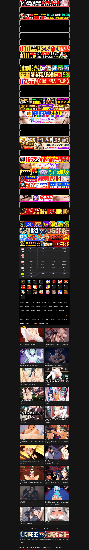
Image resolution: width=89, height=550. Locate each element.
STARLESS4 (23, 422)
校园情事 (42, 273)
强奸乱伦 (42, 248)
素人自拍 (64, 251)
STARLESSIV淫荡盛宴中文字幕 (27, 384)
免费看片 (47, 319)
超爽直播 (56, 306)
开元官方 (22, 319)
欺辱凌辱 (31, 258)
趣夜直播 (44, 310)
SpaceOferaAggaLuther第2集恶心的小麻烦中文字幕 (56, 483)
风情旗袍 (31, 264)
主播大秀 (22, 310)
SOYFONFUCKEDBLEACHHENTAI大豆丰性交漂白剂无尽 (31, 462)
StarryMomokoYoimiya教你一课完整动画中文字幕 (56, 345)
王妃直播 (28, 310)
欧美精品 (53, 248)
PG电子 (49, 302)
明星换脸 (42, 264)
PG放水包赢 (44, 306)
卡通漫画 (31, 267)
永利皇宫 (34, 315)
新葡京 (21, 306)
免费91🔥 (22, 323)
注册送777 (60, 302)
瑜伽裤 (53, 264)
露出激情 (42, 267)
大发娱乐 (22, 315)
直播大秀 (58, 319)
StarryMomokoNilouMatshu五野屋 (54, 365)
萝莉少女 (64, 248)
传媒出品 (31, 270)
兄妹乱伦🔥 (35, 323)
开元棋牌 (32, 302)
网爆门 (64, 267)
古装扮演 (31, 261)
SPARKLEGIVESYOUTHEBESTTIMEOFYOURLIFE (32, 483)
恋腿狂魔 (64, 261)
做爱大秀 (53, 319)
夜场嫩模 (50, 310)
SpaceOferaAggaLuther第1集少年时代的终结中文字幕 (56, 442)
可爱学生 (53, 261)
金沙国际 (34, 319)
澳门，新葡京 (40, 319)
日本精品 (42, 251)
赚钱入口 (48, 323)
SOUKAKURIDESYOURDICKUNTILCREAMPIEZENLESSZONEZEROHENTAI (57, 503)
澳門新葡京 (28, 315)
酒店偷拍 (66, 306)
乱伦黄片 (33, 310)
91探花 (42, 258)
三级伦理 (31, 251)
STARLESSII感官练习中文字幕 (27, 344)
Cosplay (53, 251)
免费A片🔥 (28, 323)
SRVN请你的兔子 (24, 503)
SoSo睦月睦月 (48, 523)
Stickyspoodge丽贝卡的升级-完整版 (29, 365)
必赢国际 (32, 306)
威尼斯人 (22, 302)
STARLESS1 (23, 403)
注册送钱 (54, 302)
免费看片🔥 (40, 315)
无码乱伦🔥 (64, 315)
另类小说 (31, 276)
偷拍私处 (39, 310)
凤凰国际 (38, 306)
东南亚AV (64, 254)
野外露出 (64, 258)
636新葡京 (47, 315)
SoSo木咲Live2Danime (26, 523)
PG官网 (27, 302)
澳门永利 (44, 302)
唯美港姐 (53, 254)
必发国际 (55, 310)
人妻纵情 (53, 273)
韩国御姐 (42, 254)
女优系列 (42, 261)
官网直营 (38, 302)
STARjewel (47, 403)
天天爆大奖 (28, 319)
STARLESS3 (48, 422)
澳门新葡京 (61, 310)
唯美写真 (53, 267)
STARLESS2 (48, 384)
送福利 (65, 302)
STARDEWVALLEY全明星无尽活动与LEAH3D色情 (31, 442)
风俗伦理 (64, 273)
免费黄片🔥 (41, 323)
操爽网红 (50, 306)
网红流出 (53, 258)
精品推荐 (31, 248)
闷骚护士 (64, 264)
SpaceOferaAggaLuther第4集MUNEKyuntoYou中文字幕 (53, 462)
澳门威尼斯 (64, 319)
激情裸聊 (53, 315)
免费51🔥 (58, 315)
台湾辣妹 (31, 254)
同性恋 (64, 270)
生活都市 (31, 273)
